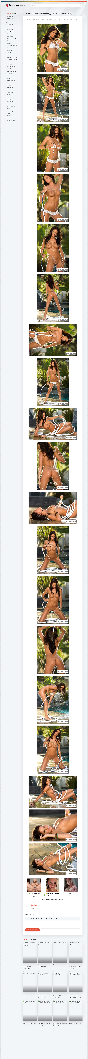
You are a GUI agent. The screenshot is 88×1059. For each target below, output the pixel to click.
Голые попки (10, 18)
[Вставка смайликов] (44, 918)
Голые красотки (11, 80)
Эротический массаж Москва (12, 21)
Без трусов (10, 62)
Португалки (10, 101)
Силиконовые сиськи (12, 45)
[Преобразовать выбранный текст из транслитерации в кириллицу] (54, 918)
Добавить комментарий (32, 929)
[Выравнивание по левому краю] (36, 918)
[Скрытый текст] (49, 918)
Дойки (8, 108)
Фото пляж (9, 55)
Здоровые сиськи (11, 104)
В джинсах (9, 73)
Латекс (8, 83)
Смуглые (9, 43)
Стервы (9, 52)
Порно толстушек (11, 120)
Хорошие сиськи (11, 85)
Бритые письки (10, 97)
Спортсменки (10, 31)
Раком (8, 113)
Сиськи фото (10, 29)
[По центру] (39, 918)
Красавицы (10, 24)
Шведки (9, 99)
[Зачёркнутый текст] (34, 918)
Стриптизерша (10, 36)
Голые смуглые (34, 904)
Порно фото (10, 16)
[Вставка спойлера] (56, 918)
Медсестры (10, 92)
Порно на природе (11, 111)
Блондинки (9, 27)
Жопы (8, 122)
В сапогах (9, 78)
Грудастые (9, 64)
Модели (9, 115)
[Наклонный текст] (29, 918)
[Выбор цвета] (47, 918)
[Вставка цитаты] (52, 918)
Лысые (8, 41)
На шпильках (10, 50)
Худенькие (9, 34)
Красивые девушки (12, 59)
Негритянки (10, 118)
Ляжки (8, 94)
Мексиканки (10, 87)
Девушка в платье (11, 71)
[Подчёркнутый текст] (31, 918)
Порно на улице (11, 125)
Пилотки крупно (11, 66)
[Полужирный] (26, 918)
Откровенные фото (12, 57)
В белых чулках (11, 106)
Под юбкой (9, 69)
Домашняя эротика (12, 38)
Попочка (9, 48)
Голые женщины (11, 90)
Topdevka (17, 5)
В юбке (9, 76)
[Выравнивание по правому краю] (41, 918)
